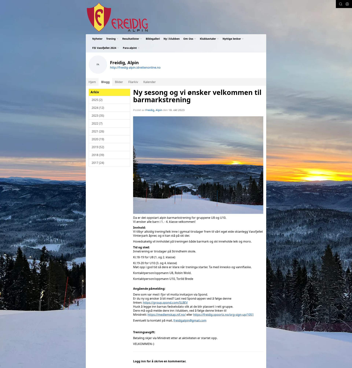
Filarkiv (133, 82)
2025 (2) (97, 100)
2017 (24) (98, 163)
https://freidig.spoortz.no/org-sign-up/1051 (223, 315)
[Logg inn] (347, 4)
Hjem (92, 82)
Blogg (105, 82)
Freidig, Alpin (153, 110)
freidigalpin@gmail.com (189, 320)
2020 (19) (98, 139)
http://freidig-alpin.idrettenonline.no (135, 67)
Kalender (149, 82)
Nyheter (97, 38)
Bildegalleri (153, 38)
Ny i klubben (172, 38)
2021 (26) (98, 131)
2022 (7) (97, 123)
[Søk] (340, 4)
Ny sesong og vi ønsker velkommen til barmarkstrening (197, 96)
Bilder (119, 82)
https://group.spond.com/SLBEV (165, 303)
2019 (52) (98, 147)
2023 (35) (98, 116)
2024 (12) (98, 108)
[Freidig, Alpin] (117, 17)
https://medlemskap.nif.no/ (167, 315)
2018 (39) (98, 155)
